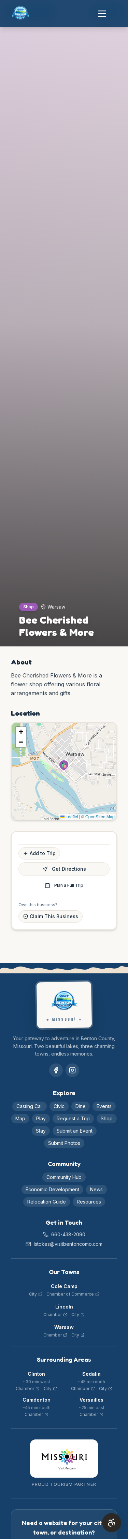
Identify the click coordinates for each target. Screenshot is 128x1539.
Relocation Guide (46, 1202)
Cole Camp (64, 1286)
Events (104, 1106)
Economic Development (52, 1189)
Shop (107, 1118)
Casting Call (29, 1106)
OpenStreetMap (100, 816)
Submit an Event (75, 1131)
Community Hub (64, 1177)
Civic (59, 1106)
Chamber (52, 1314)
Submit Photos (64, 1143)
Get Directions (69, 869)
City (33, 1294)
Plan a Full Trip (68, 885)
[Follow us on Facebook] (56, 1070)
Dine (80, 1106)
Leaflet (71, 816)
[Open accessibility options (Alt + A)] (111, 1522)
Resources (89, 1202)
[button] (64, 765)
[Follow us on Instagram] (72, 1070)
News (96, 1189)
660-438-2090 (68, 1234)
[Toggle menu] (102, 13)
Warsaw (64, 1327)
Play (41, 1118)
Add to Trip (43, 853)
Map (20, 1118)
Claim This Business (54, 916)
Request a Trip (73, 1118)
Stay (41, 1131)
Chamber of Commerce (70, 1294)
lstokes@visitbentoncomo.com (68, 1244)
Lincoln (64, 1307)
